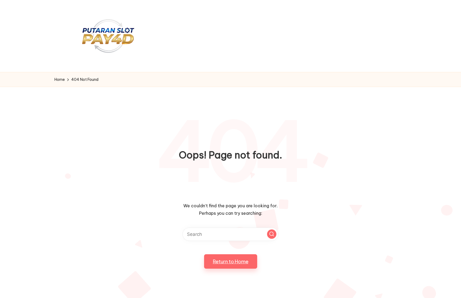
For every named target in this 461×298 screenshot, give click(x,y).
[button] (271, 234)
